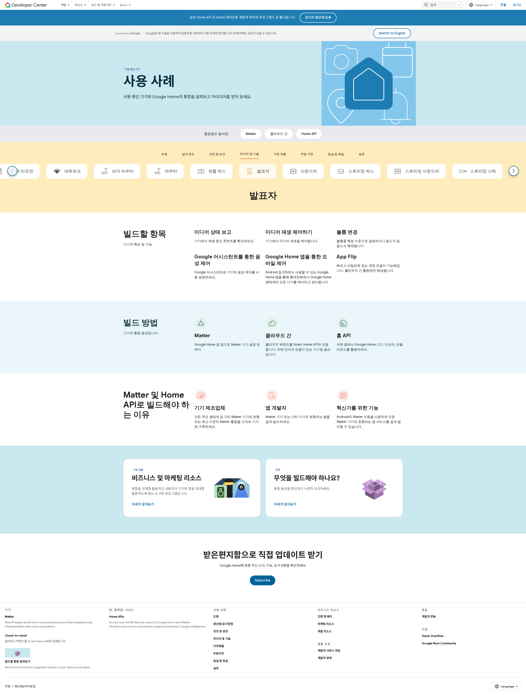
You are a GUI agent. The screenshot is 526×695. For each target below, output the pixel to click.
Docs (123, 5)
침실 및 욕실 (220, 661)
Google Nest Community (439, 643)
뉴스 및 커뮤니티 (101, 5)
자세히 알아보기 (143, 504)
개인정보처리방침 (25, 686)
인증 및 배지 (325, 616)
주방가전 (218, 653)
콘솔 (503, 5)
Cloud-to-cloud (16, 635)
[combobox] (442, 5)
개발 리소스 (325, 631)
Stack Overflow (432, 636)
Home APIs (116, 616)
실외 (216, 668)
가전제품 (218, 646)
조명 (216, 616)
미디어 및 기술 (222, 639)
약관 (7, 686)
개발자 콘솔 (429, 616)
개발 (63, 5)
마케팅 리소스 (326, 624)
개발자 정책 (325, 658)
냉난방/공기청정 (223, 624)
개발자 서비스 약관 (329, 650)
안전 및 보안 (220, 631)
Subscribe (262, 580)
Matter (9, 616)
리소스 (79, 5)
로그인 (517, 5)
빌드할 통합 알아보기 (17, 661)
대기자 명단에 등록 (318, 18)
